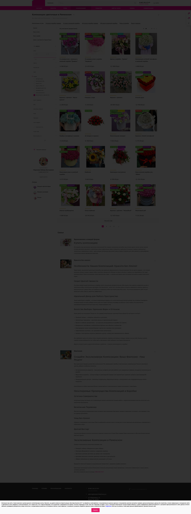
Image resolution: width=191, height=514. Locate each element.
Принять (95, 510)
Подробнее (108, 506)
